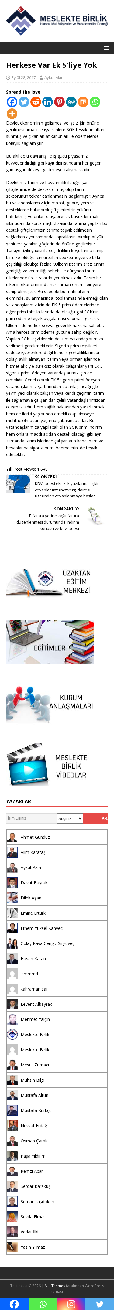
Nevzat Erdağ (34, 1125)
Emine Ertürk (33, 913)
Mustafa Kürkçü (36, 1110)
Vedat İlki (29, 1232)
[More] (12, 113)
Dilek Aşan (31, 898)
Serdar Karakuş (35, 1186)
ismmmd (29, 974)
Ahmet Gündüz (35, 837)
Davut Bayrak (34, 882)
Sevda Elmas (33, 1217)
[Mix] (83, 102)
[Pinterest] (59, 102)
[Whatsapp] (95, 102)
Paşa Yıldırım (33, 1156)
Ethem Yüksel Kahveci (42, 928)
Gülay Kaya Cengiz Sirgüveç (47, 943)
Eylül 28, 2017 (24, 77)
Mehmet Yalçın (35, 1019)
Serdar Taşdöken (37, 1201)
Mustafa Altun (34, 1095)
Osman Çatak (34, 1141)
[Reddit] (35, 102)
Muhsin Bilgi (32, 1080)
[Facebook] (12, 102)
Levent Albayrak (36, 1004)
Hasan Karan (33, 958)
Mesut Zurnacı (35, 1065)
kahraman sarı (35, 989)
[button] (105, 47)
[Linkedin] (47, 102)
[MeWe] (71, 102)
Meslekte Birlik (35, 1034)
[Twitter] (24, 102)
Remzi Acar (32, 1171)
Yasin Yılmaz (33, 1247)
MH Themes (55, 1285)
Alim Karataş (33, 852)
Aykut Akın (54, 77)
